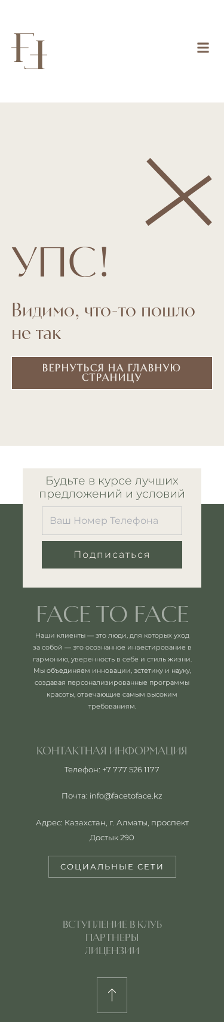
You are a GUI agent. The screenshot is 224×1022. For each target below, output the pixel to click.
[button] (203, 47)
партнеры (112, 937)
